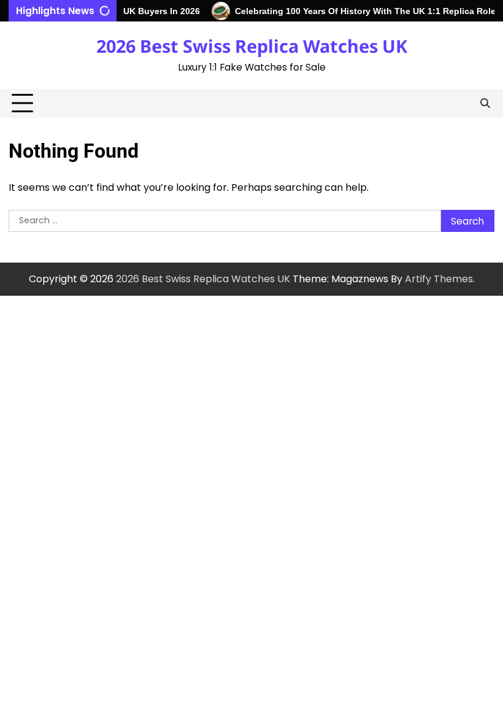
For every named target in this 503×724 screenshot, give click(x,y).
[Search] (485, 103)
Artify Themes (439, 279)
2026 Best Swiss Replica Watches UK (251, 46)
